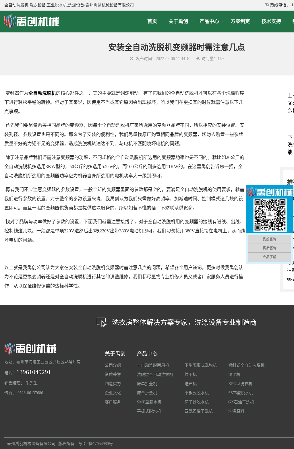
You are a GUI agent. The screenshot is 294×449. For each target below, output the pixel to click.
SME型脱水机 (149, 402)
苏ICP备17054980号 (95, 444)
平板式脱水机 (149, 411)
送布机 (191, 384)
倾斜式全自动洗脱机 (246, 365)
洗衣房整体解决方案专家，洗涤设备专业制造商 (184, 322)
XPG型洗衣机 (240, 384)
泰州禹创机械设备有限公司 (31, 444)
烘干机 (191, 374)
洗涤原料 (236, 411)
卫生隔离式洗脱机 (201, 365)
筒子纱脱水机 (197, 402)
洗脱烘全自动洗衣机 (155, 374)
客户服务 (113, 402)
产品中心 (147, 354)
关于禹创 (115, 354)
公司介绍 (113, 365)
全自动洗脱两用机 (153, 365)
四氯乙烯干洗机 (199, 411)
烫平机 (234, 374)
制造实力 (113, 384)
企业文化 (113, 393)
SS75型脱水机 (240, 393)
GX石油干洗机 (241, 402)
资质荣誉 (113, 374)
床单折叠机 (147, 384)
